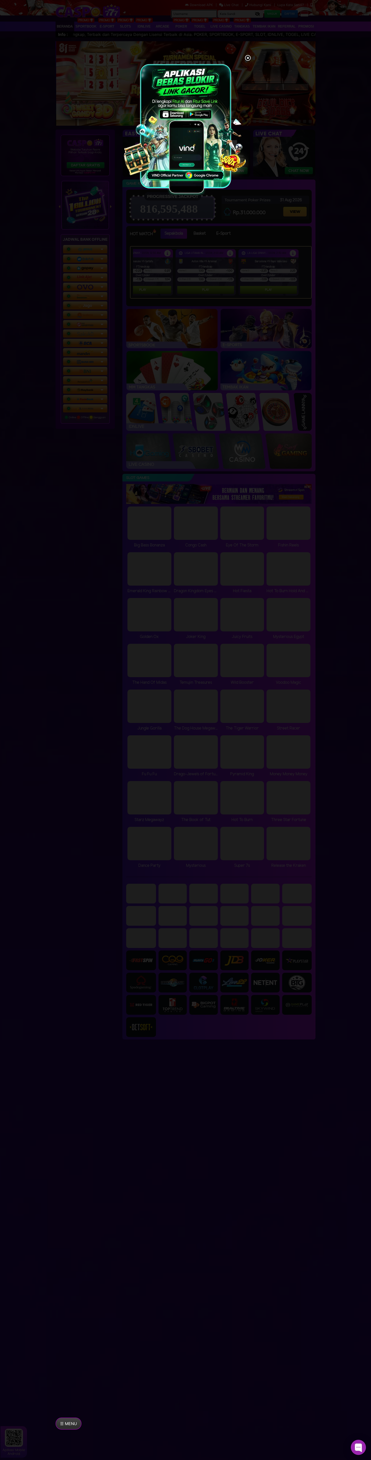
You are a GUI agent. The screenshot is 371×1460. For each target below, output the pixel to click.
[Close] (248, 58)
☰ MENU (68, 1423)
